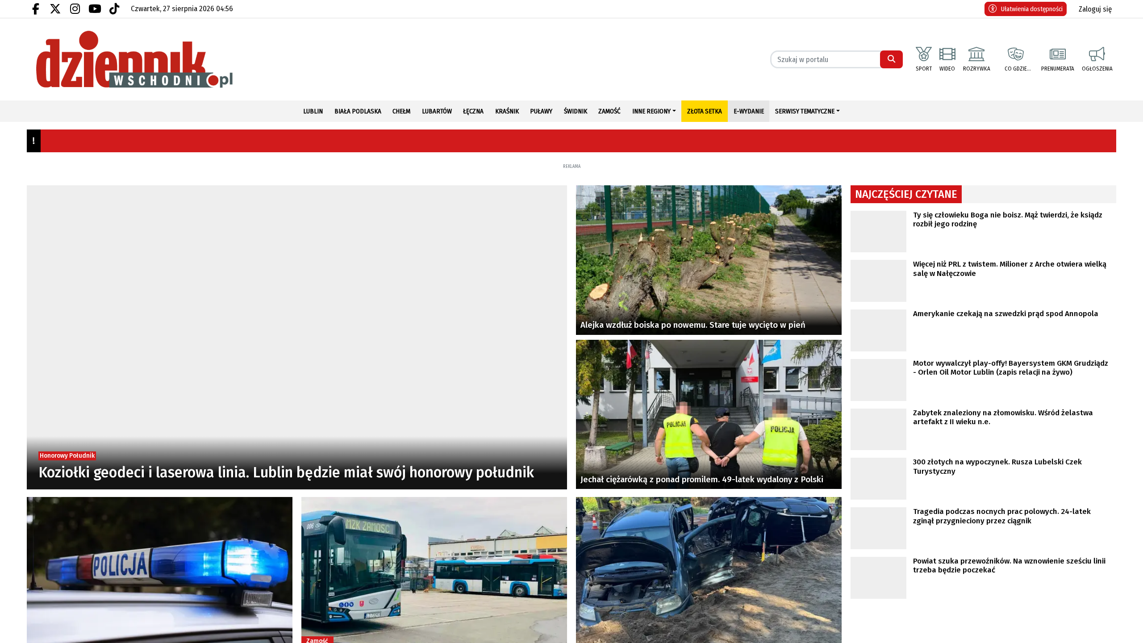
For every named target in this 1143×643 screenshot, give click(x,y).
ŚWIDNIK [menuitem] (575, 111)
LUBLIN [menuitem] (313, 111)
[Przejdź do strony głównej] (159, 59)
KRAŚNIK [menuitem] (507, 111)
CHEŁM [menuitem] (401, 111)
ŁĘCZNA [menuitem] (473, 111)
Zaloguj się (1095, 9)
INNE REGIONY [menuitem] (651, 111)
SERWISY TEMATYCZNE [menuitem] (804, 111)
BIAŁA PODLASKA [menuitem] (357, 111)
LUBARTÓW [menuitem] (437, 111)
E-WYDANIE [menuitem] (749, 111)
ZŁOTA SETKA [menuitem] (704, 111)
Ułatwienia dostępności (1032, 9)
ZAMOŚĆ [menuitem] (609, 111)
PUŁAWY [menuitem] (541, 111)
